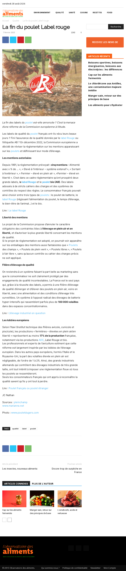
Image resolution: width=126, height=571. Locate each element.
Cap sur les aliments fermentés (100, 76)
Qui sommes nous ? (50, 568)
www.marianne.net (13, 405)
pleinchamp (20, 402)
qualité (15, 428)
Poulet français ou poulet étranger (28, 388)
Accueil (5, 20)
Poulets (73, 245)
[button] (120, 12)
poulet (29, 122)
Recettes (97, 12)
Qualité (59, 12)
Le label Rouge (17, 210)
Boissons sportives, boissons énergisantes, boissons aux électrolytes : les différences (105, 66)
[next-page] (10, 520)
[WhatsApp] (28, 40)
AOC (41, 340)
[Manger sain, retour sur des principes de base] (42, 498)
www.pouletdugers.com (25, 412)
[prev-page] (4, 520)
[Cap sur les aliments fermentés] (14, 498)
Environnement (42, 12)
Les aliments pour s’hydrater (105, 105)
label (24, 428)
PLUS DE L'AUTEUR (42, 483)
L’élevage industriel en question (27, 313)
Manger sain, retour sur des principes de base (104, 97)
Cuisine (84, 12)
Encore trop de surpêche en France (67, 470)
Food (109, 12)
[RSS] (115, 3)
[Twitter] (121, 3)
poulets (15, 151)
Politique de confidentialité (75, 568)
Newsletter (96, 568)
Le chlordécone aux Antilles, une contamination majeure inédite (105, 87)
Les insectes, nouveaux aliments (19, 468)
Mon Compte (110, 568)
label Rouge (68, 138)
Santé (72, 12)
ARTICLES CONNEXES (16, 483)
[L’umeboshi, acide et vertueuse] (70, 498)
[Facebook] (110, 3)
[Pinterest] (20, 40)
